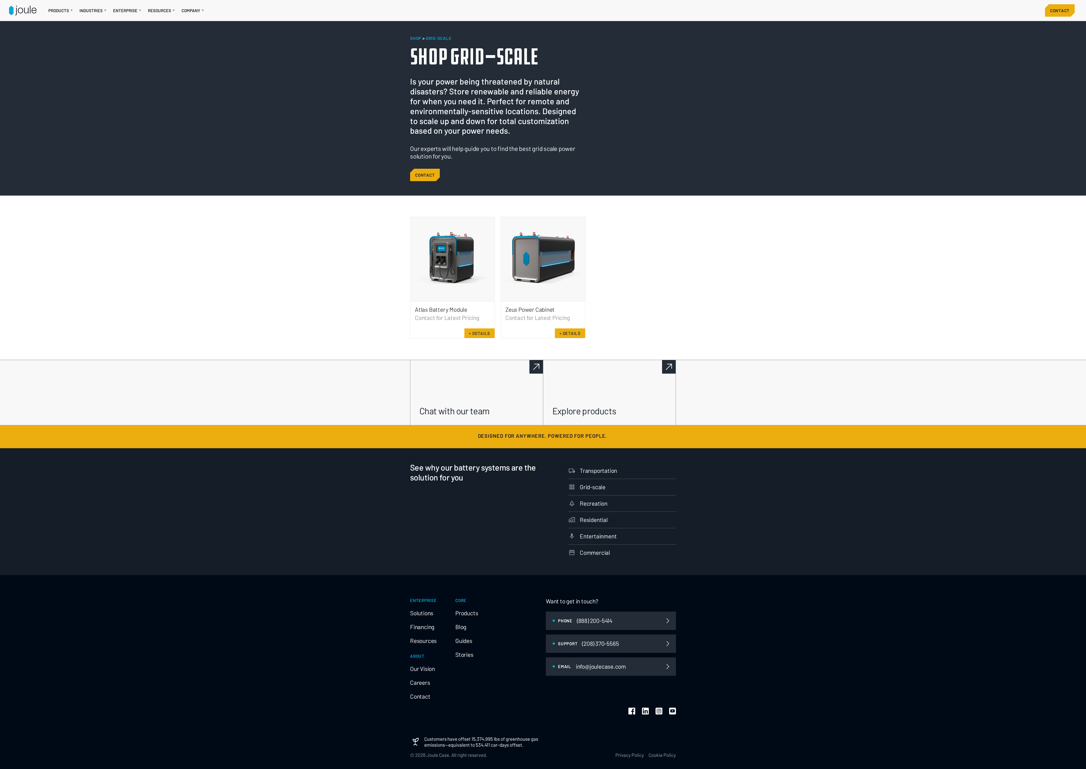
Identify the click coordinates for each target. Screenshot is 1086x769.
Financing (422, 626)
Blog (460, 626)
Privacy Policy (629, 755)
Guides (463, 640)
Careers (420, 682)
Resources (423, 640)
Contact (1060, 10)
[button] (60, 10)
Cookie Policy (662, 755)
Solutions (421, 613)
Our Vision (422, 668)
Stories (464, 654)
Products (466, 613)
